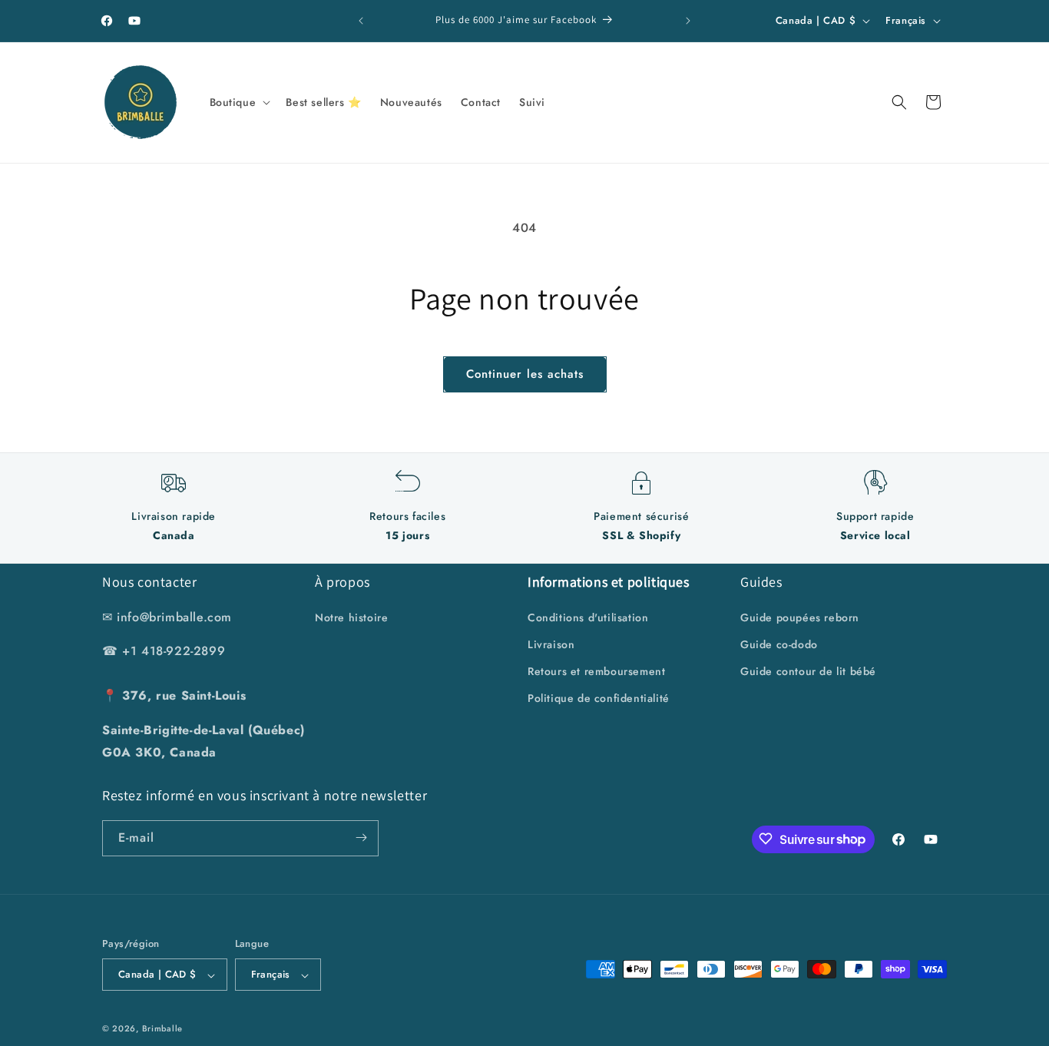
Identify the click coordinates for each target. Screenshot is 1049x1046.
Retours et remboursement (596, 670)
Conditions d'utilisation (588, 616)
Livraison (551, 643)
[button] (238, 102)
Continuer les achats (525, 374)
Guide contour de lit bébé (808, 670)
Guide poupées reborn (799, 616)
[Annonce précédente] (361, 20)
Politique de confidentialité (599, 698)
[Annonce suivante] (688, 20)
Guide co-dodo (779, 643)
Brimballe (162, 1029)
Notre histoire (351, 616)
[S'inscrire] (361, 837)
